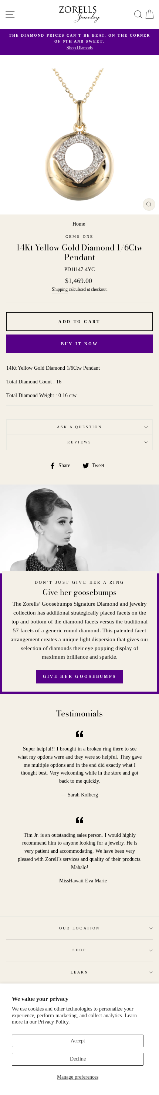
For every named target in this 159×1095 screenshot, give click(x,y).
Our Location (79, 928)
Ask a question (79, 427)
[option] (79, 42)
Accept (78, 1041)
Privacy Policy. (54, 1022)
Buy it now (79, 344)
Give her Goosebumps (79, 676)
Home (78, 224)
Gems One (79, 236)
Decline (78, 1059)
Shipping (60, 289)
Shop (79, 950)
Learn (79, 972)
